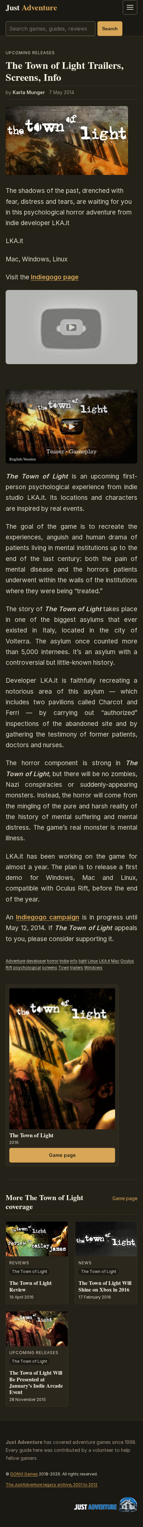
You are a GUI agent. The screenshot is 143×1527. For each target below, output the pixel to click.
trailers (76, 967)
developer (36, 960)
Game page (62, 1155)
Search (110, 28)
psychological (27, 967)
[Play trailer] (71, 327)
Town (63, 967)
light (82, 960)
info (73, 960)
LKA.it (104, 960)
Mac (115, 960)
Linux (93, 960)
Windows (93, 967)
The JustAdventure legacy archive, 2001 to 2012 (51, 1484)
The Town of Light (31, 1135)
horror (53, 960)
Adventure (15, 960)
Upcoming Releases (30, 52)
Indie (64, 960)
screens (49, 967)
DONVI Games (24, 1473)
